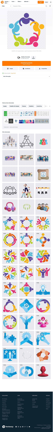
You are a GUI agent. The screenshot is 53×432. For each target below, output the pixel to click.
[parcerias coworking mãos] (43, 338)
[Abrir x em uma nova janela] (27, 426)
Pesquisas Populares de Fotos (20, 412)
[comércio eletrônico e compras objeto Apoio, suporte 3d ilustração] (10, 207)
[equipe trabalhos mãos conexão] (26, 272)
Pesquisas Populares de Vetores (20, 408)
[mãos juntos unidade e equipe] (43, 355)
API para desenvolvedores (6, 409)
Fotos (13, 1)
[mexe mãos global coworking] (10, 371)
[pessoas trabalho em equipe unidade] (43, 223)
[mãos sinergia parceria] (26, 371)
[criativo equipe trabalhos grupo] (43, 256)
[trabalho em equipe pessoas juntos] (43, 272)
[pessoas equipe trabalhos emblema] (10, 256)
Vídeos (19, 1)
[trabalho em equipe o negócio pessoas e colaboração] (43, 305)
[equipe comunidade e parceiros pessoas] (26, 256)
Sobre (33, 404)
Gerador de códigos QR (4, 419)
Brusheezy (4, 399)
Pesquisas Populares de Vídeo (20, 417)
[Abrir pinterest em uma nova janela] (22, 426)
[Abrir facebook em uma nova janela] (16, 426)
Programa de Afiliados (20, 404)
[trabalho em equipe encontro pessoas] (10, 240)
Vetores (6, 1)
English (46, 399)
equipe (5, 106)
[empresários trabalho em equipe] (10, 141)
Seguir (33, 58)
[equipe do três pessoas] (10, 305)
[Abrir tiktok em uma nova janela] (25, 426)
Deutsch (47, 404)
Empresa (4, 404)
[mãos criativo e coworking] (43, 289)
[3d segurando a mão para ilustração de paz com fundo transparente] (43, 174)
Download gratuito (26, 63)
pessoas (24, 106)
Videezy (4, 403)
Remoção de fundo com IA (5, 415)
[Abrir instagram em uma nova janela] (18, 426)
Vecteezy (4, 401)
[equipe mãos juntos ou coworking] (26, 338)
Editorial (26, 1)
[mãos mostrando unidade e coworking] (10, 355)
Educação (4, 406)
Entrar (46, 2)
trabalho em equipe (14, 106)
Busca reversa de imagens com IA (6, 412)
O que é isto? (13, 73)
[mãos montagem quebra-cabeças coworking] (10, 338)
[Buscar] (46, 6)
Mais (6, 3)
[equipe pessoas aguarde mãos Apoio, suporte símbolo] (26, 240)
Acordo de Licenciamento (20, 399)
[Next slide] (47, 106)
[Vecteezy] (2, 2)
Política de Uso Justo (44, 428)
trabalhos (31, 106)
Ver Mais (27, 124)
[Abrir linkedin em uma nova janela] (20, 426)
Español (47, 401)
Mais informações (7, 76)
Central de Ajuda (34, 399)
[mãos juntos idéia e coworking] (26, 322)
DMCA (18, 402)
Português (47, 403)
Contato (33, 402)
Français (47, 406)
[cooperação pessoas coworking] (26, 289)
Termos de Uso (36, 427)
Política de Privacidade (45, 427)
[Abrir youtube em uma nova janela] (29, 426)
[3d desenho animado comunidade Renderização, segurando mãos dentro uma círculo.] (26, 207)
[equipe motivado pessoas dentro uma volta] (10, 289)
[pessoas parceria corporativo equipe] (43, 240)
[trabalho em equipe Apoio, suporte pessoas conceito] (10, 223)
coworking (39, 106)
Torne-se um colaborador (34, 406)
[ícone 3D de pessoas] (43, 371)
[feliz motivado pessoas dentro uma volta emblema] (26, 223)
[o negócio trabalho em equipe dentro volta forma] (10, 322)
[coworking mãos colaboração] (26, 305)
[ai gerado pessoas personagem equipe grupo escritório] (10, 157)
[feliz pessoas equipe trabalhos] (10, 272)
